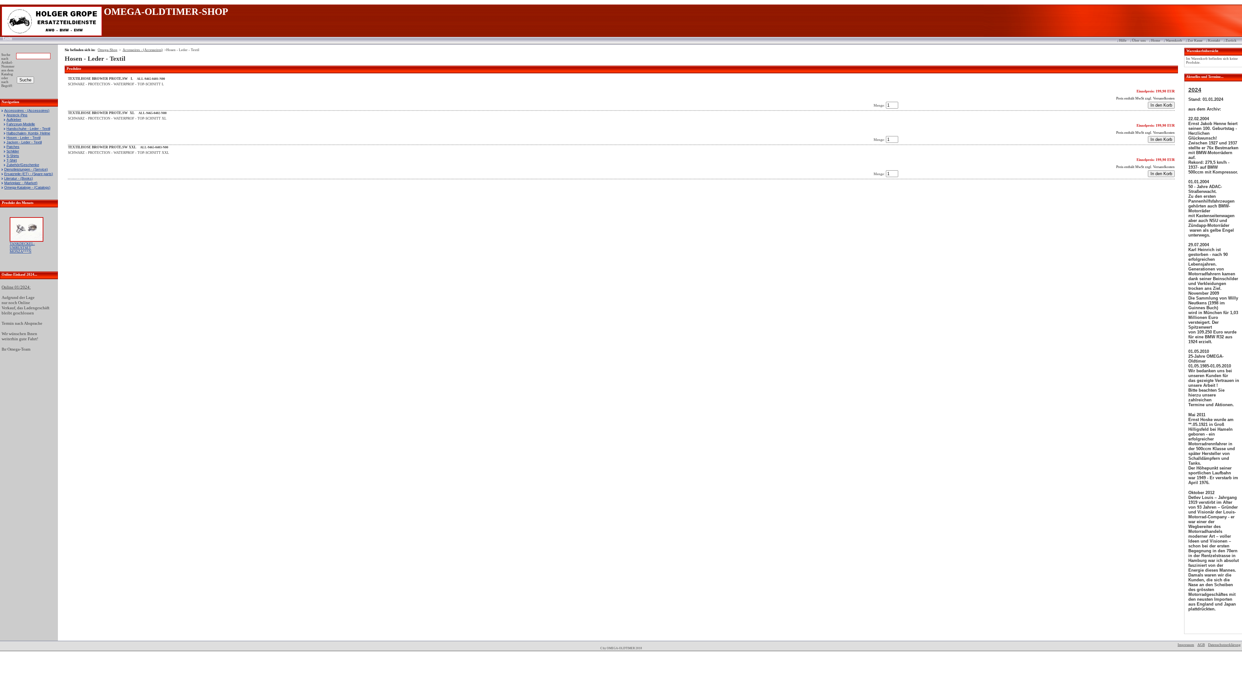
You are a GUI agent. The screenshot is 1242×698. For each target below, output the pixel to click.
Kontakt (1214, 40)
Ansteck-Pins (16, 115)
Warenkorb (1174, 40)
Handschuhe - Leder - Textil (28, 129)
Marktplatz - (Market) (21, 183)
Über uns (1139, 40)
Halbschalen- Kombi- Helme (28, 133)
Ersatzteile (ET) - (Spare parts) (28, 174)
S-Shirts (12, 156)
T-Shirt (11, 160)
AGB (1201, 645)
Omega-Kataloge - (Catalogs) (27, 187)
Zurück (1231, 40)
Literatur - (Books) (18, 178)
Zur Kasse (1195, 40)
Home (1155, 40)
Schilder (12, 151)
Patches (12, 147)
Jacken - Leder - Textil (24, 142)
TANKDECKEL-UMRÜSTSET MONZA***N (22, 247)
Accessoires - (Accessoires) (26, 110)
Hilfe (1123, 40)
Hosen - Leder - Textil (23, 138)
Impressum (1186, 645)
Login (5, 38)
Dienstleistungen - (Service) (26, 169)
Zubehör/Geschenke (22, 165)
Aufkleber (13, 120)
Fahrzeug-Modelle (20, 124)
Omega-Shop (107, 50)
